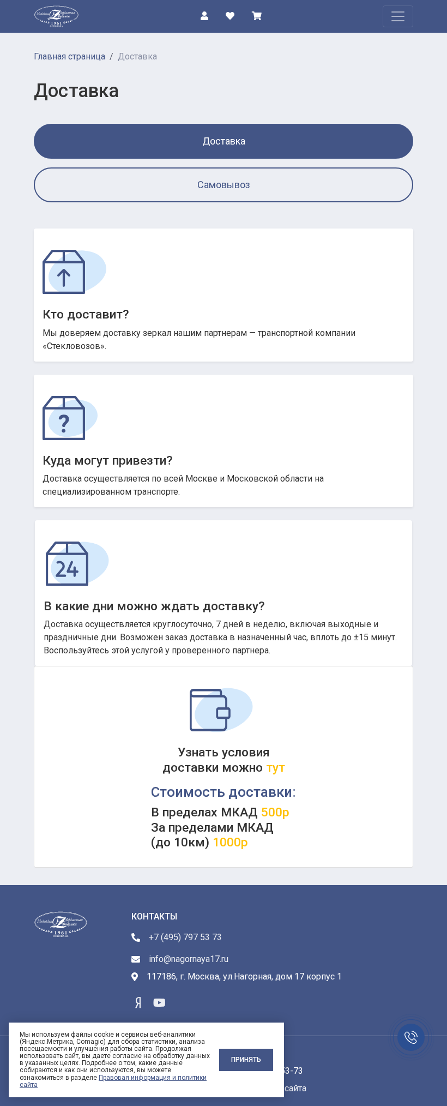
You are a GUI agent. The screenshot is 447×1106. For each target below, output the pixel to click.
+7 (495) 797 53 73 (185, 937)
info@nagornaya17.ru (188, 959)
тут (274, 767)
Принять (246, 1059)
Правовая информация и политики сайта (113, 1081)
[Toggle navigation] (398, 16)
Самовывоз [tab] (223, 184)
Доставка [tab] (223, 141)
